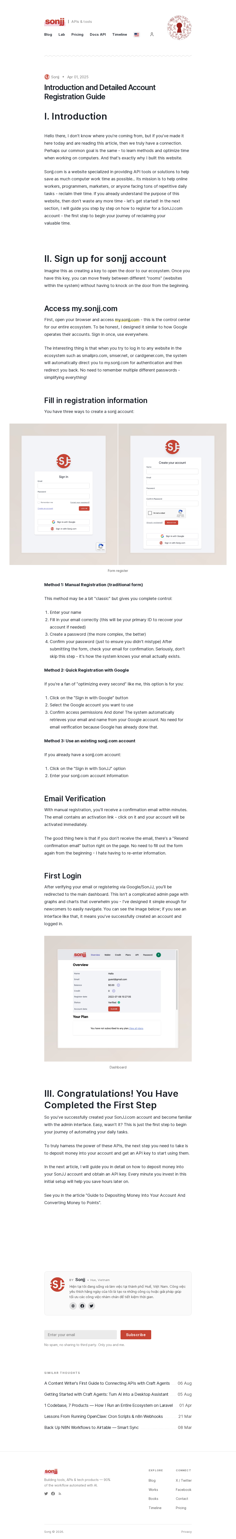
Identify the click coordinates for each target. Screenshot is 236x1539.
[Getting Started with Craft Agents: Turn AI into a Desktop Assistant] (118, 1394)
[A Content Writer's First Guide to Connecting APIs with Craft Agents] (118, 1383)
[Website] (73, 1306)
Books (153, 1499)
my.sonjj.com (127, 319)
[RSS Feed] (60, 1493)
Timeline (119, 34)
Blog (48, 34)
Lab (62, 34)
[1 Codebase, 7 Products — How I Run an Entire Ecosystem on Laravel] (118, 1405)
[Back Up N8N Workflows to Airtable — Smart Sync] (118, 1427)
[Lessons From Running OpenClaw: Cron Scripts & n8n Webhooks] (118, 1416)
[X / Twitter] (46, 1493)
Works (153, 1490)
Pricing (77, 34)
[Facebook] (82, 1306)
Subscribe (136, 1334)
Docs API (98, 34)
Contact (182, 1499)
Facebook (184, 1490)
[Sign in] (151, 34)
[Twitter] (91, 1306)
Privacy (186, 1531)
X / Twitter (184, 1480)
